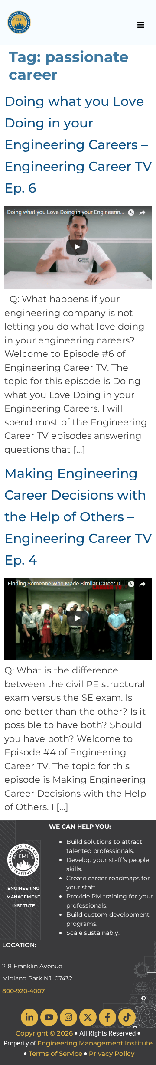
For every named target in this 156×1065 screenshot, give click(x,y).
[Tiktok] (127, 1017)
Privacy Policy (111, 1053)
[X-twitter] (88, 1017)
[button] (141, 25)
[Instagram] (68, 1017)
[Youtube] (49, 1017)
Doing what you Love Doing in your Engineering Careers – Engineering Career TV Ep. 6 (78, 144)
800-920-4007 (23, 991)
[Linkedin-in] (29, 1017)
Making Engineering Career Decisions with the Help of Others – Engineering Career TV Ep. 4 (78, 516)
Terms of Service (55, 1053)
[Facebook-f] (107, 1017)
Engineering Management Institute (95, 1043)
